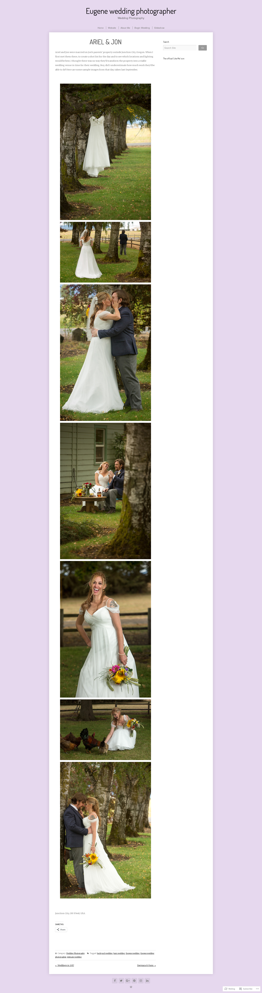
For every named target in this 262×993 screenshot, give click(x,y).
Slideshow (159, 27)
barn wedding (119, 953)
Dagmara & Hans (146, 965)
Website (112, 27)
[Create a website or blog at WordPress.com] (131, 987)
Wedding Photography (75, 953)
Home (101, 27)
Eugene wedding (132, 953)
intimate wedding (74, 957)
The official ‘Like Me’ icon (173, 58)
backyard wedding (105, 953)
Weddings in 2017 (64, 965)
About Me (125, 27)
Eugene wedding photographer (131, 11)
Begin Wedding (142, 27)
